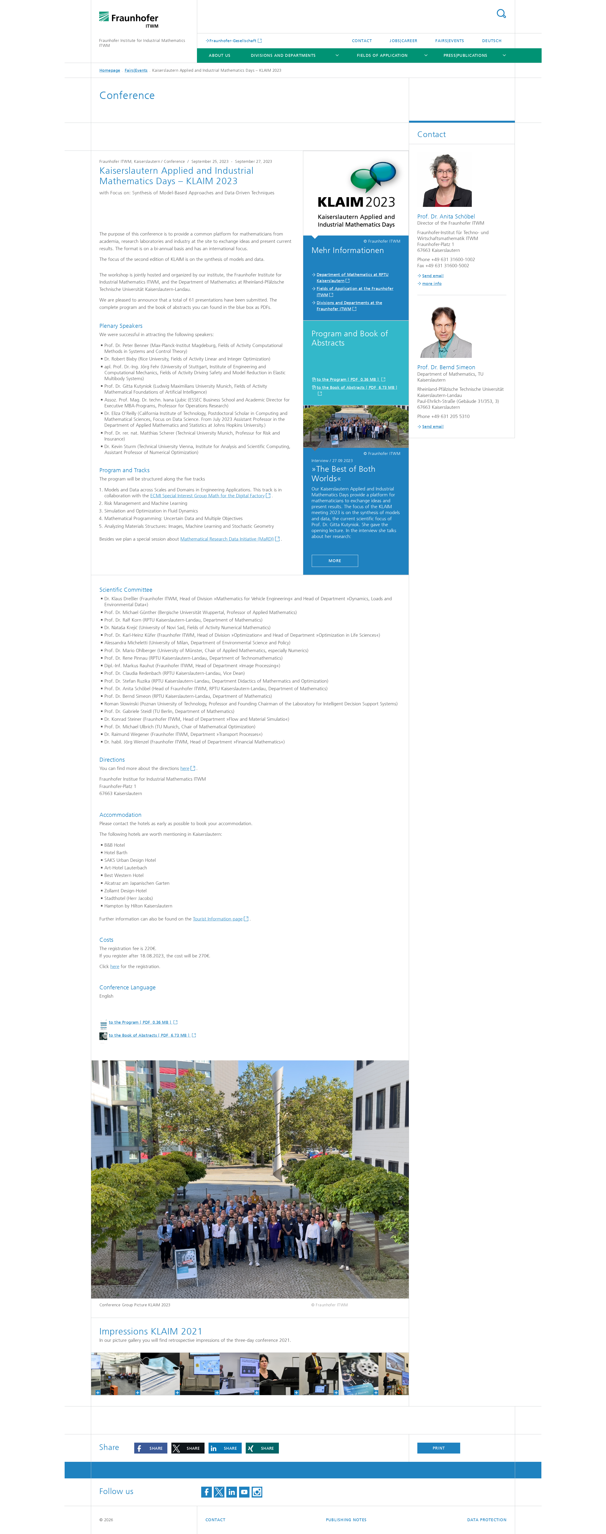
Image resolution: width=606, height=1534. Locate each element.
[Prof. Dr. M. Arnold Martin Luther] (358, 1374)
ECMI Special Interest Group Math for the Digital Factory (207, 495)
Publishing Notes (346, 1519)
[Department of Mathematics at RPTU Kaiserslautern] (356, 195)
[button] (150, 1448)
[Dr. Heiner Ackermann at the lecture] (159, 1374)
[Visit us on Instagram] (257, 1492)
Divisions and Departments (283, 55)
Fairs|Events (449, 40)
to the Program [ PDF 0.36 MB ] (348, 379)
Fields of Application (382, 55)
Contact (362, 40)
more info (432, 283)
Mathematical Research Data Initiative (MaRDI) (227, 539)
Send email (433, 275)
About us (220, 55)
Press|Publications (466, 55)
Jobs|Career (403, 40)
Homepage (109, 70)
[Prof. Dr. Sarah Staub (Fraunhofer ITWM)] (239, 1374)
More (335, 560)
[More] (356, 428)
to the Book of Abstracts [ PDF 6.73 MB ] (150, 1035)
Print (439, 1448)
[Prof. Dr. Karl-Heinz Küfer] (199, 1374)
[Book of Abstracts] (318, 1374)
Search (501, 13)
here (184, 768)
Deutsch (492, 40)
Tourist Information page (218, 919)
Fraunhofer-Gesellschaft (233, 40)
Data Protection (487, 1519)
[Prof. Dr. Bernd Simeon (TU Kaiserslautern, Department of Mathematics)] (279, 1374)
